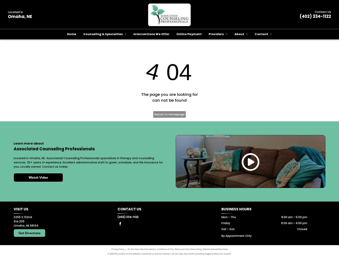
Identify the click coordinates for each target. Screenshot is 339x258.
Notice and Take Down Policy (188, 249)
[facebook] (120, 224)
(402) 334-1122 (315, 16)
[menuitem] (72, 34)
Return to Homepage (169, 114)
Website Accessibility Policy (215, 249)
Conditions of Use (165, 249)
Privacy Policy (117, 249)
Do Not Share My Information (141, 249)
